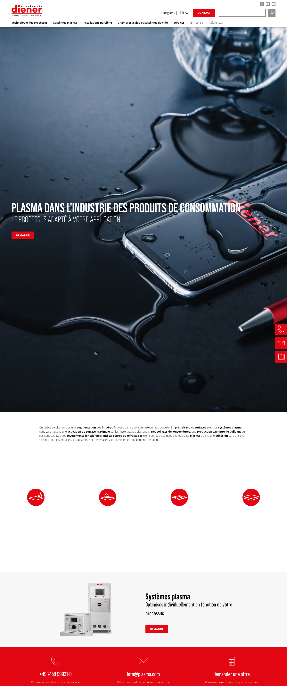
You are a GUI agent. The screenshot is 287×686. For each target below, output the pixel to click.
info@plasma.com (143, 673)
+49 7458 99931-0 (55, 673)
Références (216, 22)
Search (271, 12)
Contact (204, 12)
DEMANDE (23, 235)
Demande (157, 629)
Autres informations (36, 556)
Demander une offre (231, 673)
